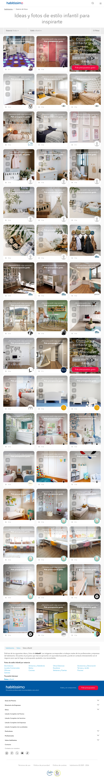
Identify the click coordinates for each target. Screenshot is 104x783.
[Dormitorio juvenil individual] (18, 127)
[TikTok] (27, 753)
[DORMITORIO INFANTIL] (18, 617)
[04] (52, 89)
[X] (17, 753)
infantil (9, 679)
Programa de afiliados (12, 747)
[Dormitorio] (52, 127)
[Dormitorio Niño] (85, 617)
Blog (6, 712)
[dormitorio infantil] (18, 278)
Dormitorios (8, 666)
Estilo (32, 31)
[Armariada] (52, 353)
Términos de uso (24, 765)
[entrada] (85, 240)
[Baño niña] (18, 429)
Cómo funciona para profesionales (16, 738)
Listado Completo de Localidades (16, 727)
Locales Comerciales (12, 668)
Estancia (9, 31)
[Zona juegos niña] (52, 429)
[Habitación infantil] (18, 315)
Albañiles (8, 724)
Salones (7, 673)
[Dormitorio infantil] (52, 466)
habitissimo (8, 9)
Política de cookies (60, 765)
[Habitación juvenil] (85, 278)
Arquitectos (8, 726)
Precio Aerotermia (11, 705)
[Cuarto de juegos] (18, 580)
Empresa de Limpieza (12, 710)
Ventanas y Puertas (60, 670)
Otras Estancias (58, 666)
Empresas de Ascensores (13, 707)
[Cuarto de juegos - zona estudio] (52, 542)
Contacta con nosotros (12, 748)
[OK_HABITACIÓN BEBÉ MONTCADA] (52, 165)
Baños (31, 668)
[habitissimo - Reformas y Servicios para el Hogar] (14, 3)
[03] (85, 89)
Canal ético (8, 745)
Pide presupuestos (88, 688)
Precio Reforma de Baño (13, 703)
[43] (18, 89)
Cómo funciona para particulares (15, 733)
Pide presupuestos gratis (85, 68)
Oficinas (7, 670)
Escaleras (56, 668)
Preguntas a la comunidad (13, 714)
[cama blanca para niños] (52, 391)
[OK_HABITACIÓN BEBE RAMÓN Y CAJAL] (85, 127)
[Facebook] (12, 753)
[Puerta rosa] (52, 51)
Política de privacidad (42, 765)
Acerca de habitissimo (12, 743)
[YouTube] (22, 753)
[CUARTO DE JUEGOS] (85, 580)
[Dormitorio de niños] (85, 391)
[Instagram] (7, 753)
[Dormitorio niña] (85, 429)
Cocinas (32, 670)
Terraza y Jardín (83, 668)
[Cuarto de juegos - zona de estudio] (18, 542)
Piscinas (80, 670)
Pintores (7, 720)
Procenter (8, 718)
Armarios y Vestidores (37, 666)
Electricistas (8, 722)
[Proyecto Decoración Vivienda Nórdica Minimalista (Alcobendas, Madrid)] (18, 353)
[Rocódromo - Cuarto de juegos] (52, 504)
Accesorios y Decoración (86, 666)
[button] (6, 69)
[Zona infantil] (52, 315)
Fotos (6, 716)
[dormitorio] (85, 315)
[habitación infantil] (18, 51)
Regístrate (8, 736)
